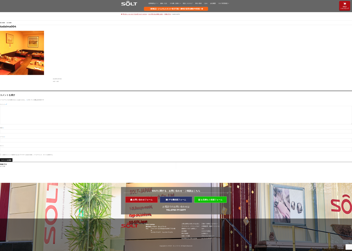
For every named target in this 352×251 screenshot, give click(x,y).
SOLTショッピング (345, 7)
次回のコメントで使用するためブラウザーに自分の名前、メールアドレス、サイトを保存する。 (28, 155)
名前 (2, 128)
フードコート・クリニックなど (190, 226)
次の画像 (9, 22)
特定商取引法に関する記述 (189, 238)
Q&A (205, 3)
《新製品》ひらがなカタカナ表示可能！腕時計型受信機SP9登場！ (175, 9)
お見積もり (204, 233)
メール (2, 137)
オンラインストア (206, 238)
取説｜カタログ (187, 3)
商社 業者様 (185, 233)
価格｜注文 (163, 3)
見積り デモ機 (186, 236)
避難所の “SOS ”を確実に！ (189, 228)
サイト (2, 145)
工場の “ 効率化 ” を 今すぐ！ (209, 223)
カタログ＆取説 (205, 231)
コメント (3, 104)
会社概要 (213, 3)
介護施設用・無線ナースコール (210, 226)
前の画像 (2, 22)
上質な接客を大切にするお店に (190, 223)
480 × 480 (56, 81)
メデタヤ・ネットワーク (173, 246)
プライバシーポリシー (207, 236)
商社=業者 (198, 3)
